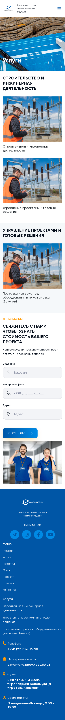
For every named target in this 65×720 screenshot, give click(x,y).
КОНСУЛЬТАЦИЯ (16, 433)
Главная (8, 25)
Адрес (7, 405)
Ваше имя (9, 363)
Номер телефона (13, 384)
